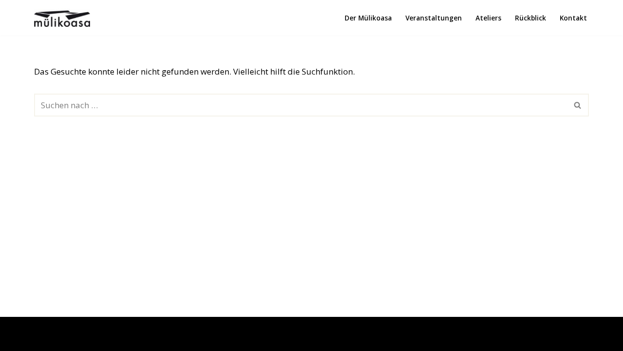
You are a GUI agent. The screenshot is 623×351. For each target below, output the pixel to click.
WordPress (115, 337)
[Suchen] (578, 105)
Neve (16, 337)
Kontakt (573, 17)
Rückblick (530, 17)
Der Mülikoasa (368, 17)
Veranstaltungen (433, 17)
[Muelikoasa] (62, 18)
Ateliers (488, 17)
